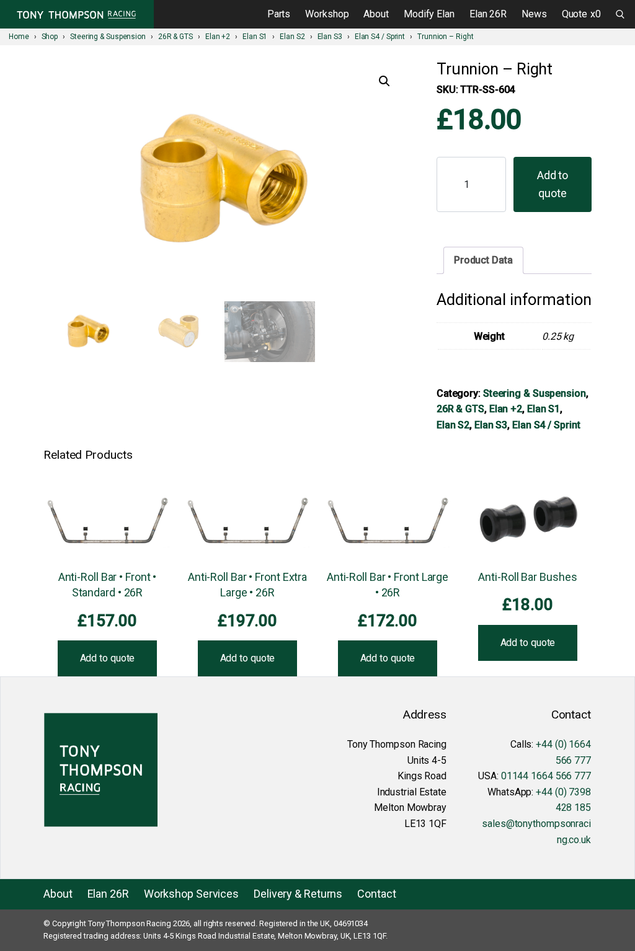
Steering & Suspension (534, 393)
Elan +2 (505, 409)
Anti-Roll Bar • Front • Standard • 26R (107, 584)
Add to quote (552, 184)
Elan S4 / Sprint (546, 425)
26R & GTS (460, 409)
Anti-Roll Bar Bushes (527, 576)
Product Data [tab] (483, 260)
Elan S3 (490, 425)
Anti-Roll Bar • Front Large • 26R (387, 584)
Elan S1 (543, 409)
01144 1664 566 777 (546, 776)
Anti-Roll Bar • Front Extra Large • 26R (247, 584)
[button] (384, 81)
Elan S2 (453, 425)
